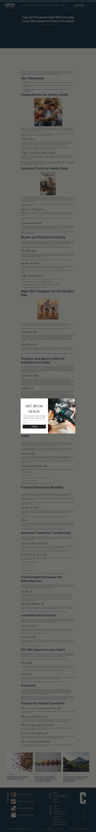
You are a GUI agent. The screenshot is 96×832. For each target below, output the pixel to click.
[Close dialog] (73, 400)
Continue (34, 426)
